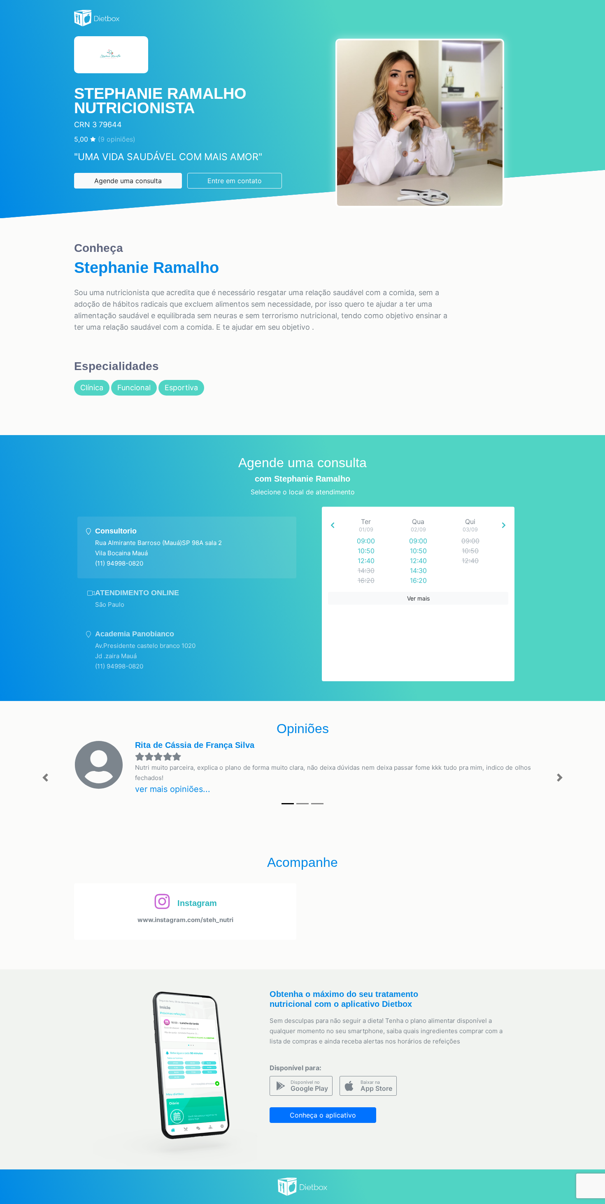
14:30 (418, 570)
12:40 (366, 561)
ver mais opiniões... (172, 789)
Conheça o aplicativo (323, 1115)
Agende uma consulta (128, 181)
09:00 (366, 541)
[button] (45, 777)
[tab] (186, 547)
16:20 (418, 580)
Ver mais (418, 598)
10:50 (366, 551)
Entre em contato (234, 181)
